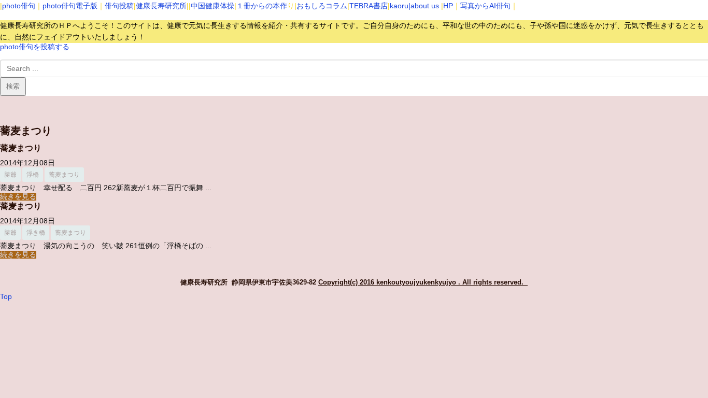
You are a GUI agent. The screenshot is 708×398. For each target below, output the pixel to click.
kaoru (399, 6)
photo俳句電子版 (70, 6)
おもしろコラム (321, 6)
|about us (423, 6)
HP (448, 6)
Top (6, 297)
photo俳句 (18, 6)
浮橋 (32, 174)
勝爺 (10, 174)
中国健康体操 (212, 6)
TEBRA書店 (368, 6)
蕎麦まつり (20, 148)
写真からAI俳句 (485, 6)
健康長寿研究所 (161, 6)
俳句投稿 (119, 6)
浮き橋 (35, 232)
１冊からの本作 (261, 6)
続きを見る (18, 197)
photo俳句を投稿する (34, 47)
